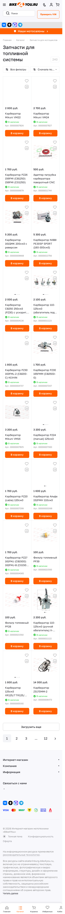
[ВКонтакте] (4, 25)
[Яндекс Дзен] (9, 25)
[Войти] (51, 4)
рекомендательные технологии (21, 854)
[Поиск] (7, 13)
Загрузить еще (31, 726)
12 (45, 738)
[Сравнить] (27, 87)
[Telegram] (20, 25)
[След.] (55, 738)
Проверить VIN (48, 14)
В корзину (17, 133)
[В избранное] (27, 81)
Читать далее (10, 893)
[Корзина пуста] (57, 4)
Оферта (7, 841)
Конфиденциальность (40, 836)
